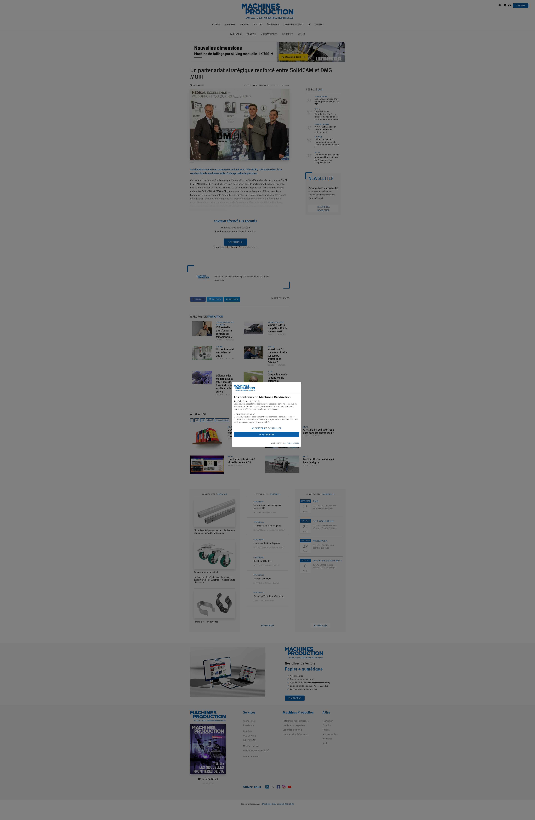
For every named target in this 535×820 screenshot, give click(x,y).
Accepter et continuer (266, 428)
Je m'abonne (266, 434)
